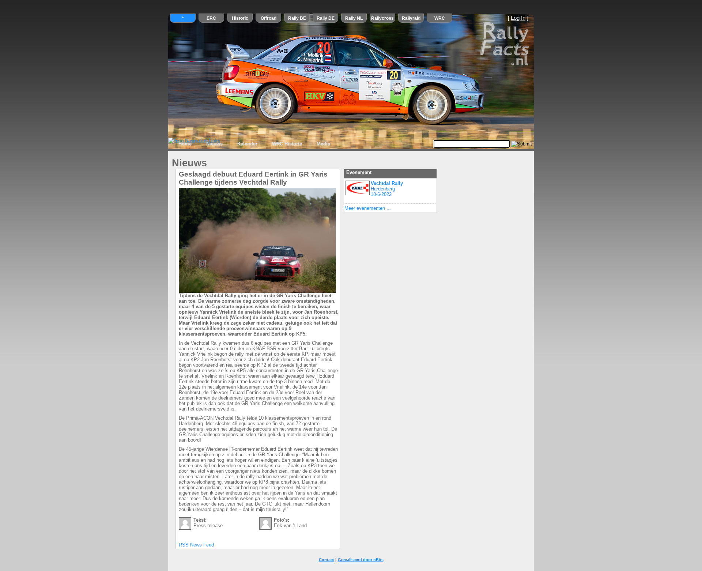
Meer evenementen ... (367, 208)
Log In (518, 18)
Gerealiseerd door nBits (361, 559)
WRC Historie (287, 144)
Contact (326, 559)
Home (185, 144)
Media (323, 144)
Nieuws (214, 144)
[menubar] (254, 144)
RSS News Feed (196, 545)
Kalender (247, 144)
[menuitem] (185, 144)
